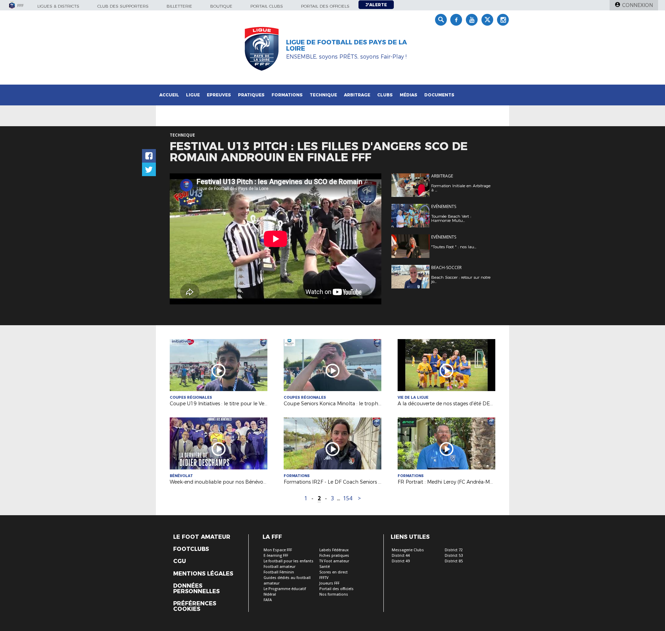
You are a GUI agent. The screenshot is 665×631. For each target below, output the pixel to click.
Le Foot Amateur (201, 537)
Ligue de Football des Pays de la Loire (346, 45)
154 (347, 498)
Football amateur (279, 566)
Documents (439, 94)
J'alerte (376, 4)
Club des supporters (123, 6)
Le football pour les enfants (288, 561)
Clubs (385, 94)
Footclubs (191, 549)
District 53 (454, 555)
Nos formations (333, 594)
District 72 (454, 550)
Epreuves (219, 94)
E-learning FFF (276, 555)
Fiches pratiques (334, 555)
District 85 (454, 561)
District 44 (401, 555)
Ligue (193, 94)
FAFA (268, 600)
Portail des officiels (325, 6)
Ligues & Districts (58, 6)
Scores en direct (333, 572)
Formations (287, 94)
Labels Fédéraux (334, 550)
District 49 (401, 561)
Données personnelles (196, 588)
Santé (324, 566)
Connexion (637, 5)
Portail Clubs (266, 6)
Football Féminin (279, 572)
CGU (179, 561)
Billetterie (179, 6)
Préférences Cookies (194, 606)
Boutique (221, 6)
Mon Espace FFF (278, 550)
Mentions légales (203, 574)
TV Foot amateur (334, 561)
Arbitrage (357, 94)
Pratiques (251, 94)
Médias (408, 94)
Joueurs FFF (329, 583)
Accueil (169, 94)
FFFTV (323, 578)
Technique (323, 94)
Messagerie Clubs (408, 550)
